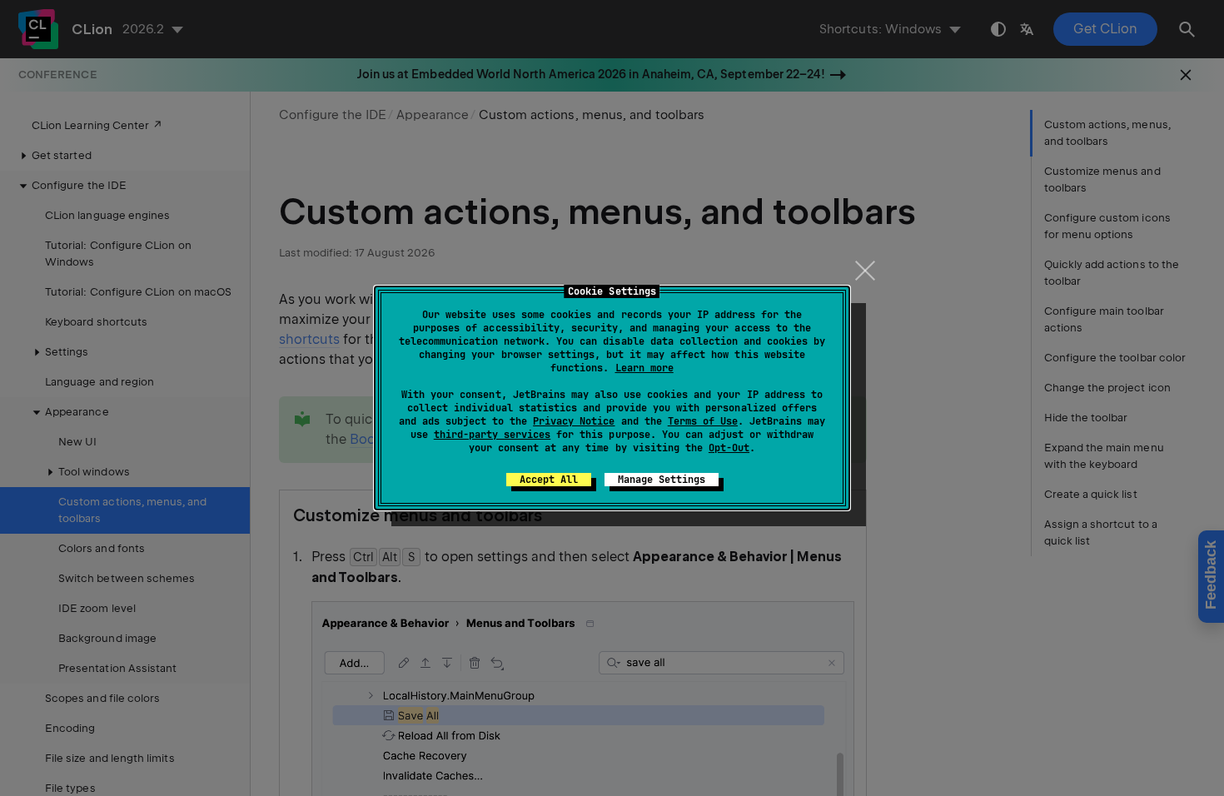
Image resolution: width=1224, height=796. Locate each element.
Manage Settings (661, 479)
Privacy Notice (573, 421)
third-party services (492, 434)
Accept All (549, 479)
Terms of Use (703, 421)
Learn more (644, 368)
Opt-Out (729, 448)
